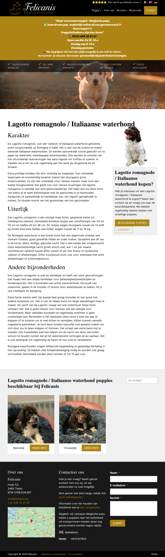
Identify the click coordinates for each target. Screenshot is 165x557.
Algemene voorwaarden (53, 554)
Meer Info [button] (39, 448)
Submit (117, 523)
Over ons (109, 10)
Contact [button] (124, 229)
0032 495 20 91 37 (84, 36)
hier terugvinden (90, 507)
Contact (150, 10)
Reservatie (135, 10)
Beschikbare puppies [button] (132, 222)
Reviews (122, 10)
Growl (154, 554)
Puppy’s (96, 10)
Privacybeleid (75, 554)
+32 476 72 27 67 (19, 502)
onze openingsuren (70, 497)
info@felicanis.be (18, 498)
